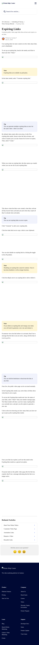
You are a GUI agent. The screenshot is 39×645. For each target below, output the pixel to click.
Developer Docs (25, 623)
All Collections (6, 22)
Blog (3, 623)
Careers (23, 598)
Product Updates (25, 630)
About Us (23, 591)
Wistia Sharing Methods (8, 24)
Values (22, 602)
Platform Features (6, 591)
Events (3, 638)
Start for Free (5, 598)
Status (22, 627)
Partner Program (25, 611)
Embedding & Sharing (17, 22)
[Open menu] (35, 3)
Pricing (4, 595)
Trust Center (24, 634)
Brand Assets (24, 595)
